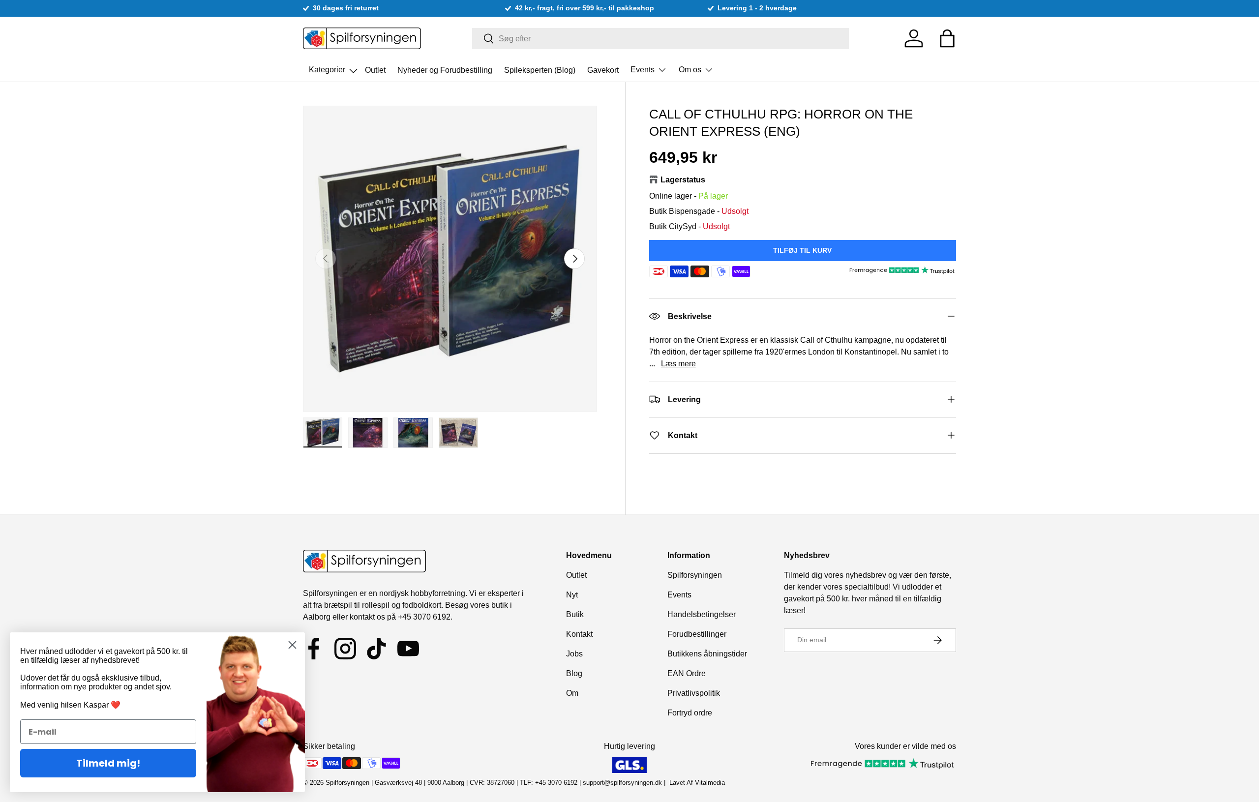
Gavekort (603, 69)
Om (572, 693)
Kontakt (579, 634)
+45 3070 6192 (424, 617)
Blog (574, 673)
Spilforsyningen (694, 575)
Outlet (375, 69)
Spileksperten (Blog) (539, 69)
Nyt (572, 595)
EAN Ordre (686, 673)
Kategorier (334, 67)
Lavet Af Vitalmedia (697, 782)
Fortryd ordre (689, 713)
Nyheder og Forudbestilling (444, 69)
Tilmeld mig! (108, 763)
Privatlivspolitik (693, 693)
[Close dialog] (292, 644)
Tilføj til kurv (802, 250)
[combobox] (660, 38)
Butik (575, 614)
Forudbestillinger (696, 634)
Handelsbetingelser (701, 614)
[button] (947, 38)
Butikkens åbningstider (707, 654)
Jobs (574, 654)
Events (642, 69)
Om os (690, 69)
